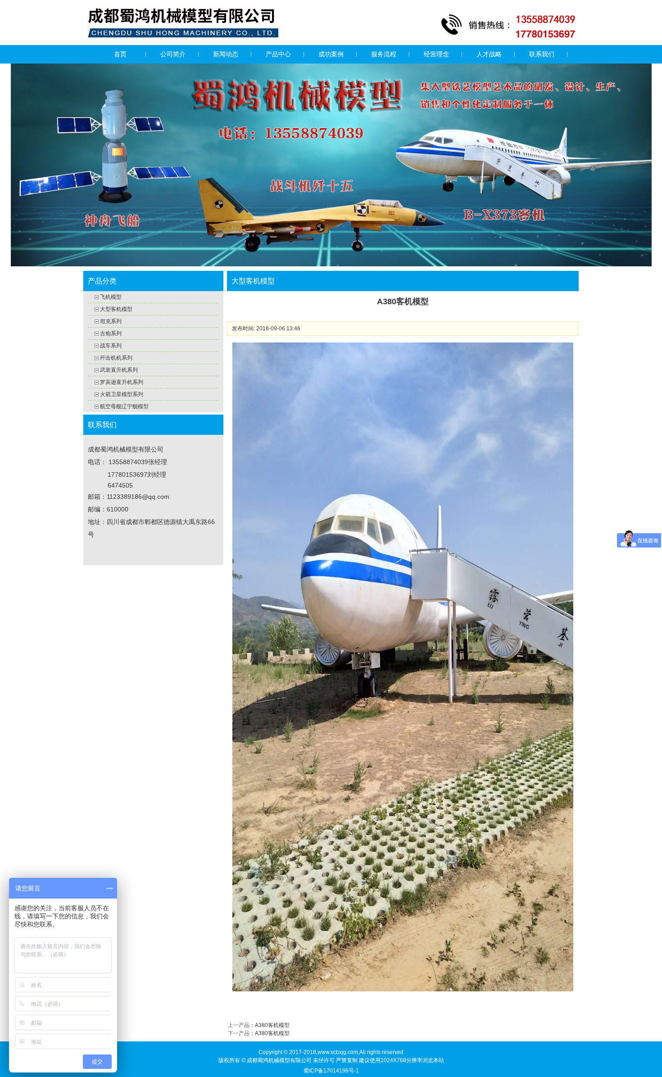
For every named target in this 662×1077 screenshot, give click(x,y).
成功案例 (331, 54)
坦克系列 (111, 321)
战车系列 (111, 345)
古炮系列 (111, 333)
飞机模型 (111, 297)
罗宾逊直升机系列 (121, 382)
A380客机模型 (272, 1025)
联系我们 (541, 54)
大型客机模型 (116, 309)
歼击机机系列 (116, 358)
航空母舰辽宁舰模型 (124, 406)
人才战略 (489, 54)
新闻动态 (225, 54)
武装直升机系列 (119, 370)
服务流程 (383, 54)
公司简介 (173, 54)
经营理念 (436, 54)
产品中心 (278, 54)
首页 (120, 54)
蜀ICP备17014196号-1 (331, 1071)
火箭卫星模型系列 (121, 394)
